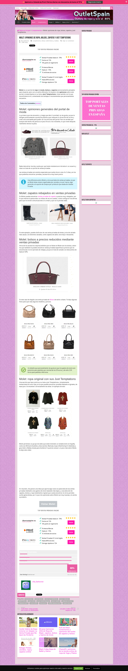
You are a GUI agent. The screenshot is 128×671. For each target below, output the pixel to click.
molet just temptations (51, 599)
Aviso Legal (24, 8)
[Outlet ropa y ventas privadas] (23, 14)
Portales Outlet (26, 22)
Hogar (50, 22)
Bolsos (52, 300)
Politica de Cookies (33, 8)
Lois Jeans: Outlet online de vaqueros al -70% (67, 609)
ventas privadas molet (55, 603)
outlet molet (33, 603)
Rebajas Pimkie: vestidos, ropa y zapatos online (25, 650)
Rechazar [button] (87, 668)
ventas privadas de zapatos (47, 196)
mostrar (38, 103)
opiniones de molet (67, 601)
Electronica (75, 22)
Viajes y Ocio (65, 22)
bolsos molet (29, 599)
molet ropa (32, 601)
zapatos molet (67, 603)
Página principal (24, 30)
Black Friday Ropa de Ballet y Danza (47, 650)
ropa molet (43, 603)
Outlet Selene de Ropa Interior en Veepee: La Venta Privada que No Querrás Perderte (28, 632)
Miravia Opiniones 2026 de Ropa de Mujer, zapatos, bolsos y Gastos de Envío (48, 632)
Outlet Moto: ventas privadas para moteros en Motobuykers (29, 609)
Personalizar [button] (96, 668)
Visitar (71, 61)
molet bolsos (39, 599)
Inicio (17, 8)
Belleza (57, 22)
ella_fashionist (25, 41)
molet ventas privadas (43, 601)
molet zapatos (56, 601)
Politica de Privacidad (45, 8)
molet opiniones (64, 599)
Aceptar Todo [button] (78, 668)
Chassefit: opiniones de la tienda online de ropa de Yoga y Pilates (68, 651)
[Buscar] (111, 8)
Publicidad (55, 8)
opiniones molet (23, 603)
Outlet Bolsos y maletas (52, 41)
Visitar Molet (48, 504)
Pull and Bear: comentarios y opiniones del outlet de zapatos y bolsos (67, 631)
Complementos (42, 22)
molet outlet (22, 601)
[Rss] (100, 8)
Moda (33, 22)
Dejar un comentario (68, 41)
